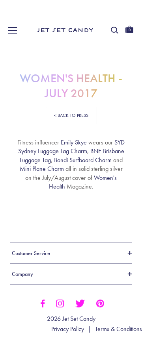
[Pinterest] (100, 303)
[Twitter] (80, 303)
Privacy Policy (67, 329)
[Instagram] (60, 303)
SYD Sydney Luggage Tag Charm (71, 146)
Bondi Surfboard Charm (83, 160)
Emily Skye (74, 142)
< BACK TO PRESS (71, 115)
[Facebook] (42, 303)
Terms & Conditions (118, 329)
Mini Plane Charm (42, 169)
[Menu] (12, 30)
